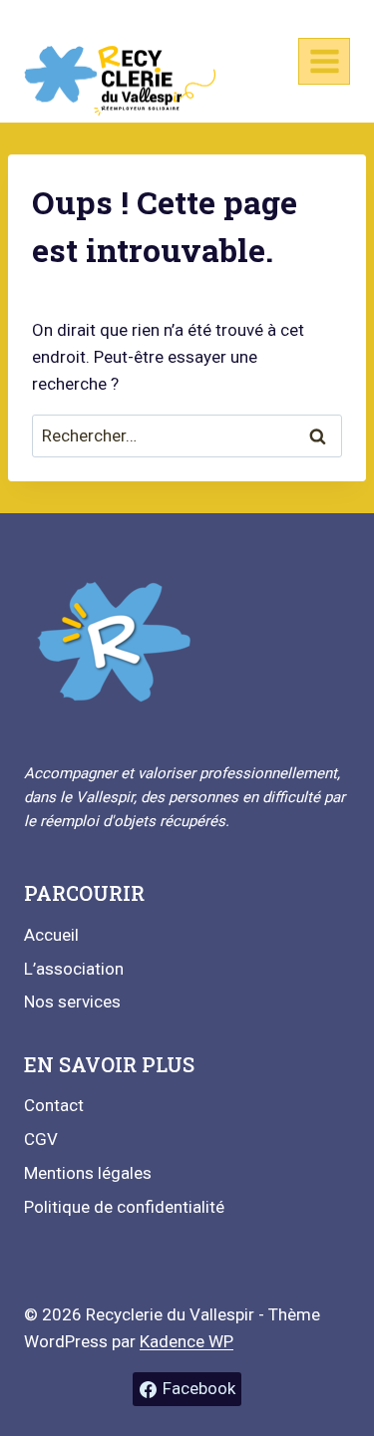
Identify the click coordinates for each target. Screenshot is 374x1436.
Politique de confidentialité (124, 1207)
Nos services (72, 1001)
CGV (41, 1139)
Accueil (51, 935)
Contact (54, 1105)
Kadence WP (186, 1341)
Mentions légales (88, 1173)
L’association (74, 969)
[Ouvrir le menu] (324, 61)
